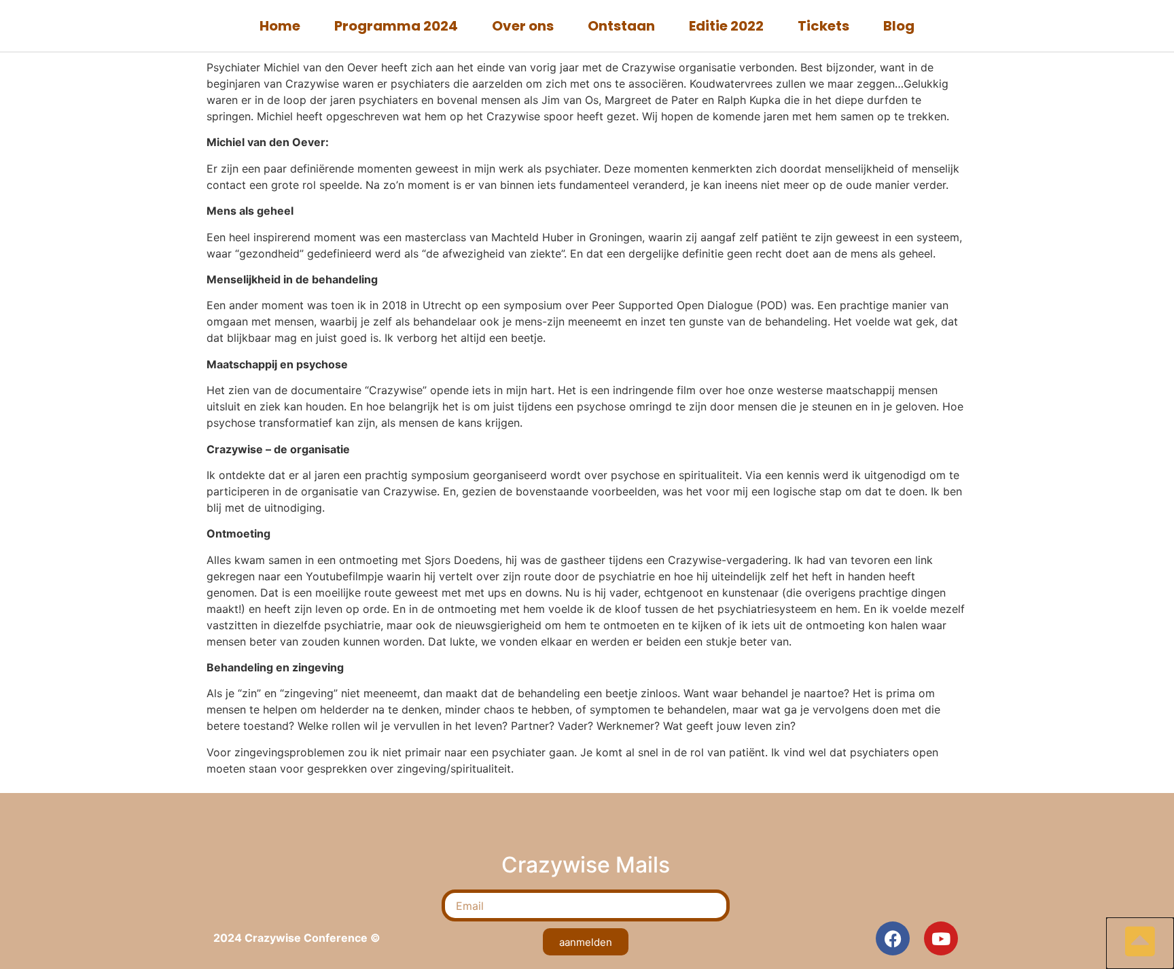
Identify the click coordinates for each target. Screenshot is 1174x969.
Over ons (523, 25)
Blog (898, 25)
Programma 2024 (396, 25)
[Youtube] (941, 938)
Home (280, 25)
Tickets (823, 25)
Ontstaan (621, 25)
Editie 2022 (726, 25)
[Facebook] (893, 938)
